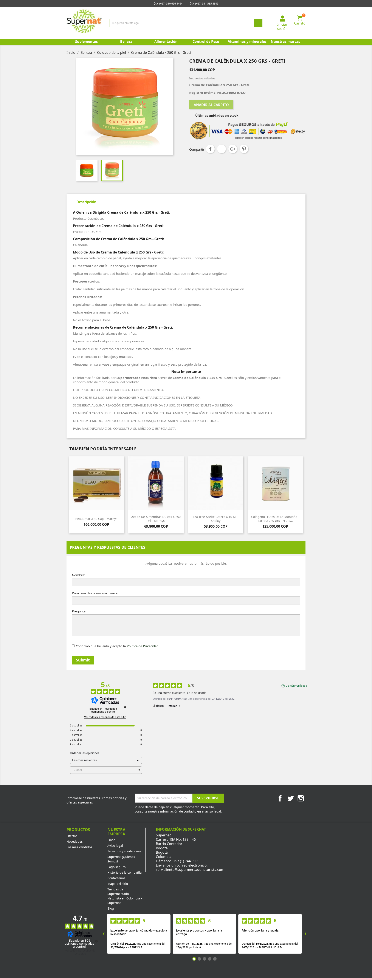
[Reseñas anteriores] (104, 934)
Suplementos (86, 41)
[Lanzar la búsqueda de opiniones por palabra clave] (139, 770)
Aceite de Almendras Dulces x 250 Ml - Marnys (156, 519)
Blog (110, 908)
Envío (111, 840)
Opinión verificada (296, 685)
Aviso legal (115, 846)
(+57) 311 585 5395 (207, 3)
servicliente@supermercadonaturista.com (190, 869)
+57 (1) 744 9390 (186, 861)
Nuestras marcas (285, 41)
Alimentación (166, 41)
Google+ (232, 149)
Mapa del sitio (117, 884)
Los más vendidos (79, 847)
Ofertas (72, 836)
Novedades (75, 841)
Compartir (210, 149)
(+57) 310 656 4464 (171, 3)
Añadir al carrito (211, 104)
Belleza (126, 41)
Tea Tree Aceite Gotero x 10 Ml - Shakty (216, 519)
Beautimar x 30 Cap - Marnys (96, 519)
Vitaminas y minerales (247, 41)
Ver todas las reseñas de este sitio (105, 717)
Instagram (300, 798)
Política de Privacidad (142, 646)
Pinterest (244, 149)
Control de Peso (205, 41)
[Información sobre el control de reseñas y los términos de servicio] (125, 707)
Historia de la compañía (124, 872)
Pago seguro (116, 867)
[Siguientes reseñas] (305, 934)
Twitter (290, 798)
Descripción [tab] (86, 201)
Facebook (280, 798)
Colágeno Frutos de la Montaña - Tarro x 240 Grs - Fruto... (275, 519)
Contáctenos (116, 878)
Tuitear (221, 149)
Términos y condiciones (124, 851)
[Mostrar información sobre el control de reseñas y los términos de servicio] (96, 941)
